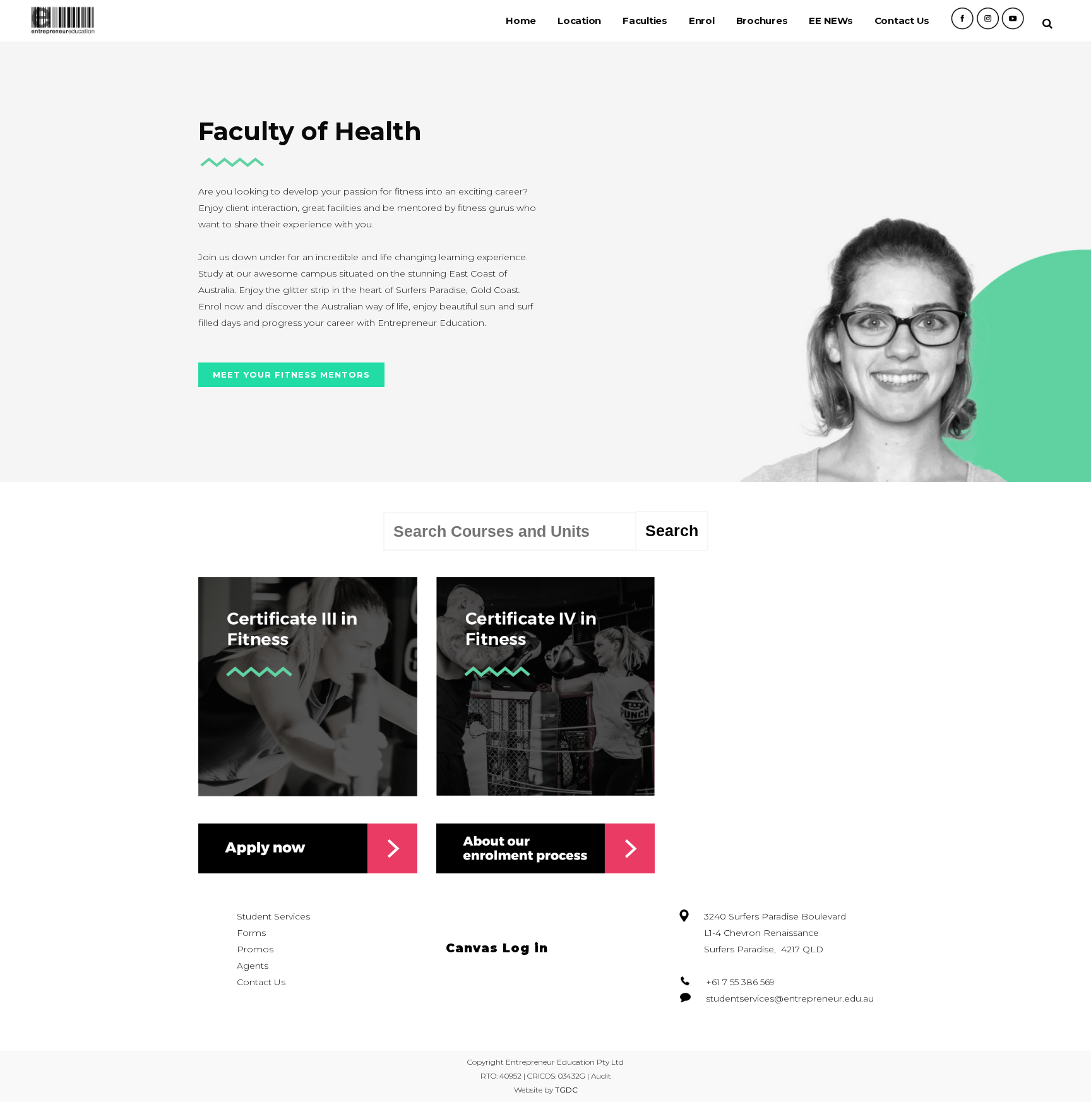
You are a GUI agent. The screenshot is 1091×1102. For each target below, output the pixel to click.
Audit (601, 1076)
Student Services (273, 916)
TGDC (566, 1089)
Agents (252, 965)
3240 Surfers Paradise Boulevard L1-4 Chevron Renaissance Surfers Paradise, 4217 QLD (775, 933)
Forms (251, 932)
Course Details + (307, 711)
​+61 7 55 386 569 (740, 982)
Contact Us (261, 982)
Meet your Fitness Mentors (291, 374)
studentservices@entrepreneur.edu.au (790, 998)
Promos (255, 949)
